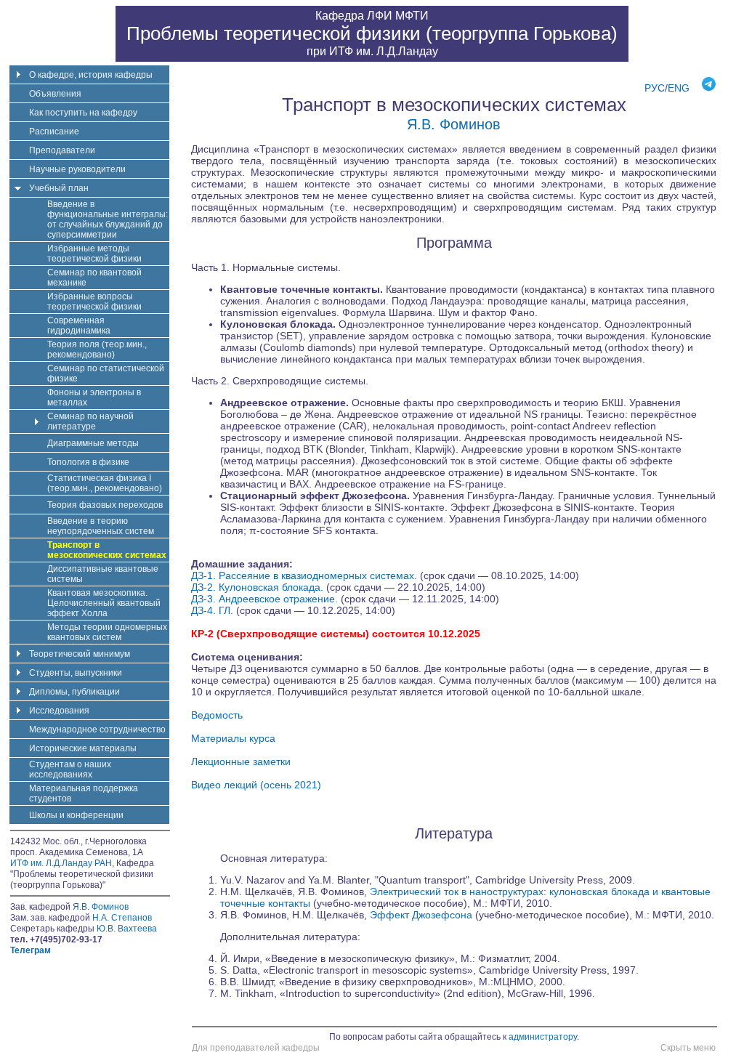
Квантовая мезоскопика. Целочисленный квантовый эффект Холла (104, 603)
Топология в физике (88, 462)
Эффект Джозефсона (421, 915)
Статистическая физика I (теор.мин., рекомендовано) (104, 483)
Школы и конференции (76, 815)
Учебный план (59, 188)
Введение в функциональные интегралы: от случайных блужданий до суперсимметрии (107, 219)
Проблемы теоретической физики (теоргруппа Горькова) (372, 33)
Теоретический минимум (79, 654)
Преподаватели (62, 150)
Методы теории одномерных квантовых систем (107, 632)
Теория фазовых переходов (105, 505)
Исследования (59, 711)
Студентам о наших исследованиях (70, 769)
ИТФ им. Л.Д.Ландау (383, 51)
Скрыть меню (688, 1048)
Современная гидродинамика (78, 325)
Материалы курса (233, 738)
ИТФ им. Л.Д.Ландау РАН (61, 863)
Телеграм (30, 950)
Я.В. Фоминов (454, 124)
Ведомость (217, 715)
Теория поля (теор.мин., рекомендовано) (97, 349)
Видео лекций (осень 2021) (256, 785)
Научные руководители (77, 169)
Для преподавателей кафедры (256, 1048)
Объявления (55, 94)
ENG (679, 88)
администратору (543, 1037)
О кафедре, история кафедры (91, 75)
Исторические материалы (83, 748)
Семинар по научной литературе (90, 421)
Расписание (54, 131)
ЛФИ (379, 15)
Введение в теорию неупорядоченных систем (100, 526)
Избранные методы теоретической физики (94, 253)
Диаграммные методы (93, 443)
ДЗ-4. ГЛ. (213, 610)
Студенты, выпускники (75, 673)
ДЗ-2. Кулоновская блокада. (258, 587)
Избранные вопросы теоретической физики (94, 301)
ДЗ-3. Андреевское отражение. (266, 599)
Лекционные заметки (241, 761)
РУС (654, 88)
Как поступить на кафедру (83, 113)
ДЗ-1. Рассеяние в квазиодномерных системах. (305, 575)
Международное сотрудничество (97, 729)
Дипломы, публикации (74, 692)
